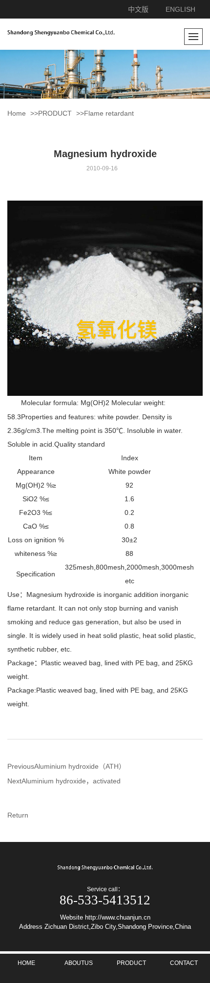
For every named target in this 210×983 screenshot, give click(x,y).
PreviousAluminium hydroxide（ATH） (66, 766)
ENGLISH (180, 9)
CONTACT (184, 963)
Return (17, 815)
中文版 (138, 9)
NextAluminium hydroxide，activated (64, 781)
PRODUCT (55, 113)
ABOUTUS (78, 963)
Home (16, 113)
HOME (26, 963)
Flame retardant (109, 113)
